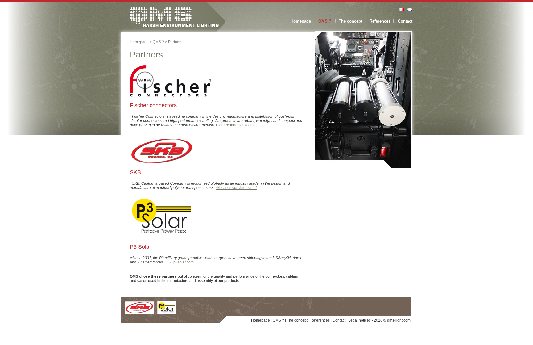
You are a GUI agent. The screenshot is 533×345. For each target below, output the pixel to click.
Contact (405, 21)
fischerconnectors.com (235, 125)
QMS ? (324, 21)
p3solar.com (183, 262)
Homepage (301, 21)
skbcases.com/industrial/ (236, 188)
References (380, 21)
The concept (350, 21)
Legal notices (359, 320)
